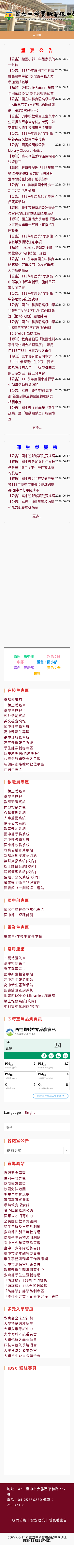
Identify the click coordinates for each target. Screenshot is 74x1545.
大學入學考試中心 (18, 1328)
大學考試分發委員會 (20, 1350)
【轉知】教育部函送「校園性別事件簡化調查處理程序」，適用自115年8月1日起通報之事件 (31, 345)
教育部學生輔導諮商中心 (24, 1269)
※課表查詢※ (15, 699)
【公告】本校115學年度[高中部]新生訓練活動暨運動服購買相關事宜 (30, 396)
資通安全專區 (15, 1172)
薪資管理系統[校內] (20, 871)
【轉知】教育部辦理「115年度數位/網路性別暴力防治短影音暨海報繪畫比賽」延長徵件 (31, 173)
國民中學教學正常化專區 (24, 909)
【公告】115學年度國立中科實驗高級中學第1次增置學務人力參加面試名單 (31, 76)
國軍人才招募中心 (18, 1216)
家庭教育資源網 (17, 1199)
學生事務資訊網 (17, 1194)
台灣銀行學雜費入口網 (22, 758)
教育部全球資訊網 (18, 1318)
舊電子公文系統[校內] (22, 877)
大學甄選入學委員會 (20, 1339)
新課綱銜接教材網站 (20, 855)
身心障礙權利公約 (18, 1210)
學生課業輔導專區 (18, 748)
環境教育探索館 (17, 1205)
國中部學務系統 (17, 726)
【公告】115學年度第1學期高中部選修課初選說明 (30, 296)
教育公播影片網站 (18, 850)
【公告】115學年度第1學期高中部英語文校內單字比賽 (30, 136)
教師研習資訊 (15, 801)
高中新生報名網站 (18, 979)
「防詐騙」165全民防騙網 (26, 1285)
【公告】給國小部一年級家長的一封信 (31, 62)
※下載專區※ (15, 968)
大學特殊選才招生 (18, 1323)
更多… (37, 427)
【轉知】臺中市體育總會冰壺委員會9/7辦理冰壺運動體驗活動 (31, 210)
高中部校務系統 (17, 737)
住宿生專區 (13, 769)
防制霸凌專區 (15, 1183)
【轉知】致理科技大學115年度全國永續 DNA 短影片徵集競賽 (31, 90)
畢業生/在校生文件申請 (23, 936)
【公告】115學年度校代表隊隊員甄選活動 (31, 199)
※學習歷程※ (15, 710)
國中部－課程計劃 (18, 915)
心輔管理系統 (15, 812)
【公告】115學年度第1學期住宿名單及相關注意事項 (30, 239)
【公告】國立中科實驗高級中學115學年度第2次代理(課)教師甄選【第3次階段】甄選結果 (31, 311)
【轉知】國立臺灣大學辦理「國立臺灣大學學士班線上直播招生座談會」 (31, 225)
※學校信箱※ (15, 963)
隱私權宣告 (58, 1520)
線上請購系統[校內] (20, 866)
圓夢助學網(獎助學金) (22, 753)
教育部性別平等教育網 (22, 1232)
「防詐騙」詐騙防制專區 (24, 1291)
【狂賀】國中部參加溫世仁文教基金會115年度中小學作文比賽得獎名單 (31, 467)
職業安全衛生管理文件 (22, 882)
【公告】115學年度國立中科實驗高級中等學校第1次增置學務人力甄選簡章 (31, 265)
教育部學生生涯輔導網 (22, 1275)
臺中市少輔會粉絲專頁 (22, 1264)
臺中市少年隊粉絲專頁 (22, 1248)
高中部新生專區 (17, 731)
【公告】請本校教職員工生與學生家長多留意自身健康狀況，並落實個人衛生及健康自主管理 (31, 122)
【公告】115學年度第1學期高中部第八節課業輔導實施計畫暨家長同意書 (31, 282)
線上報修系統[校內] (20, 1001)
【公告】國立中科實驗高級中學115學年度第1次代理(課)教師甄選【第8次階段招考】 (31, 105)
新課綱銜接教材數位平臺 (24, 764)
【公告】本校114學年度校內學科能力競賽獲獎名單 (31, 504)
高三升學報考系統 (18, 742)
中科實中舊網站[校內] (22, 1006)
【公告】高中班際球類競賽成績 (31, 496)
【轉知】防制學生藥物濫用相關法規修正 (31, 159)
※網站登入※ (15, 958)
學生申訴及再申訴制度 (22, 1226)
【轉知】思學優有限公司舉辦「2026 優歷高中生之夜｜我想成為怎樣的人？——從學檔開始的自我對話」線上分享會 (31, 365)
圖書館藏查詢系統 (18, 990)
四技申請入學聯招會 (20, 1345)
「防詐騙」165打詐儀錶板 (26, 1280)
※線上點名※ (15, 705)
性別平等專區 (15, 1178)
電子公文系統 (15, 823)
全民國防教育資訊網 (20, 1221)
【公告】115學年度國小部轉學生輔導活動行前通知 (31, 382)
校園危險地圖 (15, 1189)
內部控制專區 (15, 807)
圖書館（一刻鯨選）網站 (24, 888)
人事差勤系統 (15, 818)
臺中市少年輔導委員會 (22, 1253)
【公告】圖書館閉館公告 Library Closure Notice (26, 148)
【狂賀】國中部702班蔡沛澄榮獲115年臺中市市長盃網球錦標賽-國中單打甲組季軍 (31, 484)
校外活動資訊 (15, 715)
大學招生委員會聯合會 (22, 1355)
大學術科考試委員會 (20, 1334)
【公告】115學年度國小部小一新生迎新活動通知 (31, 188)
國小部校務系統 (17, 845)
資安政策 (37, 1520)
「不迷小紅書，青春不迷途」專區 (31, 1296)
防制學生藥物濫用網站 (22, 1237)
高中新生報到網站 (18, 985)
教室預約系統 (15, 828)
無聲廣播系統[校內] (20, 861)
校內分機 (19, 1520)
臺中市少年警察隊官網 (22, 1242)
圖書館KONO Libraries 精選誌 (29, 995)
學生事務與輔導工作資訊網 (26, 1258)
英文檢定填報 (15, 721)
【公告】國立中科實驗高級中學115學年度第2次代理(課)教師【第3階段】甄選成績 (31, 328)
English (31, 1112)
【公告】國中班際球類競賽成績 (31, 456)
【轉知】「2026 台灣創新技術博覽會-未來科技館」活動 (30, 250)
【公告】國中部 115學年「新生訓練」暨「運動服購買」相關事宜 (31, 413)
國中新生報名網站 (18, 974)
